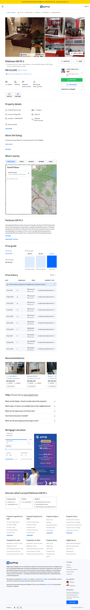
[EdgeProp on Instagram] (18, 607)
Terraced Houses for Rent (33, 551)
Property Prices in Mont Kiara (73, 525)
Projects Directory (71, 554)
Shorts (48, 557)
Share (80, 61)
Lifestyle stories (50, 554)
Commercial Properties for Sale (15, 554)
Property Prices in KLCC (72, 530)
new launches (48, 584)
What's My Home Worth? (72, 546)
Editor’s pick (49, 543)
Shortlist (66, 61)
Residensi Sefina (50, 528)
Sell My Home (69, 549)
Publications (49, 546)
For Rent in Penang (31, 525)
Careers (68, 565)
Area (35, 579)
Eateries (41, 161)
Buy (22, 12)
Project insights (43, 579)
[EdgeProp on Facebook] (14, 607)
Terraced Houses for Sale (13, 551)
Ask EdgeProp (30, 395)
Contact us (69, 574)
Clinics (21, 161)
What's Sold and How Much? (73, 543)
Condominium (45, 12)
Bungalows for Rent (31, 546)
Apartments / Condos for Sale (14, 543)
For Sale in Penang (11, 525)
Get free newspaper (61, 2)
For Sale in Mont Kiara (12, 530)
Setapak (37, 12)
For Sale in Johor (11, 527)
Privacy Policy (70, 572)
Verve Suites (49, 530)
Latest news (49, 549)
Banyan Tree (49, 520)
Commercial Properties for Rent (34, 554)
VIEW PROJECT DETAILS (11, 239)
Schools (31, 161)
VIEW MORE (10, 535)
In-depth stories (50, 551)
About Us (68, 567)
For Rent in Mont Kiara (32, 530)
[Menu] (2, 6)
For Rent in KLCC (30, 533)
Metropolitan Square (51, 525)
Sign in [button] (87, 6)
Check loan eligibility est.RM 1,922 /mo (19, 74)
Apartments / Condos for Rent (34, 543)
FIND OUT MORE (45, 463)
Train (50, 161)
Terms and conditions (72, 569)
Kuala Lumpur (29, 12)
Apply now (16, 484)
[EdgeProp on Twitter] (21, 607)
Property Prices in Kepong (73, 528)
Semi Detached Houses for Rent (34, 549)
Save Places (11, 161)
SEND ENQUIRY (73, 85)
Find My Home (69, 551)
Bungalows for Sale (12, 546)
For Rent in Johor (30, 527)
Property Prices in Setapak (73, 522)
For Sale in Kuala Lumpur (13, 522)
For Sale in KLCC (11, 533)
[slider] (28, 440)
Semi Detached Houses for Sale (15, 549)
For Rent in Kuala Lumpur (32, 522)
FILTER (52, 275)
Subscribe (72, 602)
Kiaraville (48, 522)
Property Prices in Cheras (73, 520)
